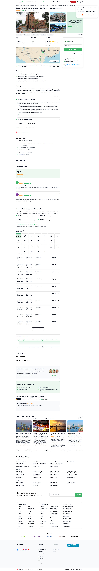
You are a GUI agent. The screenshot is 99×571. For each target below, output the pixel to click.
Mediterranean (31, 526)
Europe (20, 506)
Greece (20, 516)
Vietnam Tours (34, 5)
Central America (31, 521)
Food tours (43, 34)
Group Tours (26, 34)
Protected (42, 219)
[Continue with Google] (82, 15)
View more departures (38, 328)
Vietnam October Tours (20, 474)
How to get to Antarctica (67, 518)
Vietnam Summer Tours (20, 477)
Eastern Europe (31, 523)
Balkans (20, 526)
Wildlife (42, 513)
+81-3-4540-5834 (39, 569)
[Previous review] (16, 406)
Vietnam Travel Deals (37, 466)
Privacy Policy (41, 556)
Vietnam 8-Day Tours (19, 482)
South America (21, 523)
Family (42, 518)
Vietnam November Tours (71, 471)
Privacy (19, 219)
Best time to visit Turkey (67, 513)
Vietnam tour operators (52, 521)
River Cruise (43, 511)
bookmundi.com (69, 569)
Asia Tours (21, 5)
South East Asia (31, 508)
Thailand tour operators (52, 518)
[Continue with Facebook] (79, 15)
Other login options (91, 14)
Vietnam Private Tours (37, 461)
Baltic (29, 506)
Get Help (54, 375)
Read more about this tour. (21, 93)
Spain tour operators (54, 506)
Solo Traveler (43, 519)
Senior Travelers (43, 521)
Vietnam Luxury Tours (54, 466)
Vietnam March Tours (54, 472)
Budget (42, 526)
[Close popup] (95, 8)
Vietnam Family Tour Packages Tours (56, 463)
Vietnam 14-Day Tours (37, 482)
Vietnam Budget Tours (71, 461)
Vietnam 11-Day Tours (54, 485)
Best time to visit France (67, 514)
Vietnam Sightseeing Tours (43, 5)
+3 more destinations (38, 65)
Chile (19, 514)
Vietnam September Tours (37, 471)
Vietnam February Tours (54, 471)
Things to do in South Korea (68, 524)
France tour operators (54, 513)
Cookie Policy (41, 558)
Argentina (20, 521)
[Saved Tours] (78, 2)
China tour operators (54, 526)
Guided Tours (19, 34)
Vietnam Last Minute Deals (55, 461)
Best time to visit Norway (67, 511)
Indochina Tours (27, 5)
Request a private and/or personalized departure (27, 224)
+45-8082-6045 (21, 569)
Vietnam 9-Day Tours (19, 483)
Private (42, 516)
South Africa (21, 524)
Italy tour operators (53, 508)
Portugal (20, 518)
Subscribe (78, 494)
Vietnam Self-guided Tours (20, 461)
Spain (20, 511)
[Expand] (59, 119)
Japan (29, 514)
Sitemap (40, 563)
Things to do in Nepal (66, 516)
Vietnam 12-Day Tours (37, 483)
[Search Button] (44, 2)
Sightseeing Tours (35, 34)
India (29, 513)
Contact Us (41, 551)
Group (42, 514)
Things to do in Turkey (67, 523)
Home (17, 5)
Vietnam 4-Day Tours (71, 482)
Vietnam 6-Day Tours (54, 487)
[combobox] (34, 2)
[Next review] (60, 406)
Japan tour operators (54, 511)
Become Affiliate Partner (58, 547)
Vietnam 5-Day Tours (52, 5)
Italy (19, 508)
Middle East (30, 524)
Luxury (42, 524)
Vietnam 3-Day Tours (36, 487)
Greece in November (66, 526)
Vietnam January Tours (54, 474)
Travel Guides (41, 553)
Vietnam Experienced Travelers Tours (39, 463)
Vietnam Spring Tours (37, 477)
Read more (19, 406)
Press (54, 551)
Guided (42, 523)
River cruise (50, 34)
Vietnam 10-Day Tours (20, 485)
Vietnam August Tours (37, 474)
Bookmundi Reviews (43, 549)
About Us (40, 547)
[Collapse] (59, 99)
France (20, 513)
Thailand (20, 519)
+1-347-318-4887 (30, 569)
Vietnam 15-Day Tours (54, 482)
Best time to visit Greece (67, 508)
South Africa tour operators (53, 515)
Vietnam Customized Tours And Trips (22, 466)
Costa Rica (30, 511)
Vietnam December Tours (37, 472)
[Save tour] (18, 30)
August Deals (73, 1)
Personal (19, 215)
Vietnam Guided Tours (20, 463)
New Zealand (30, 519)
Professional (42, 215)
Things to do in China (66, 519)
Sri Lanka (29, 518)
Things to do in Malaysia (67, 521)
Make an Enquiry (72, 53)
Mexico (29, 516)
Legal (40, 560)
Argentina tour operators (52, 524)
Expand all (57, 96)
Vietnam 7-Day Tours (71, 483)
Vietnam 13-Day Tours (20, 487)
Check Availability (72, 49)
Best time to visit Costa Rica (68, 506)
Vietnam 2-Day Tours (36, 485)
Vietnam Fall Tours (19, 471)
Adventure (42, 506)
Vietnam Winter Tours (20, 472)
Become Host (56, 549)
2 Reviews (29, 10)
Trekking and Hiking (44, 508)
